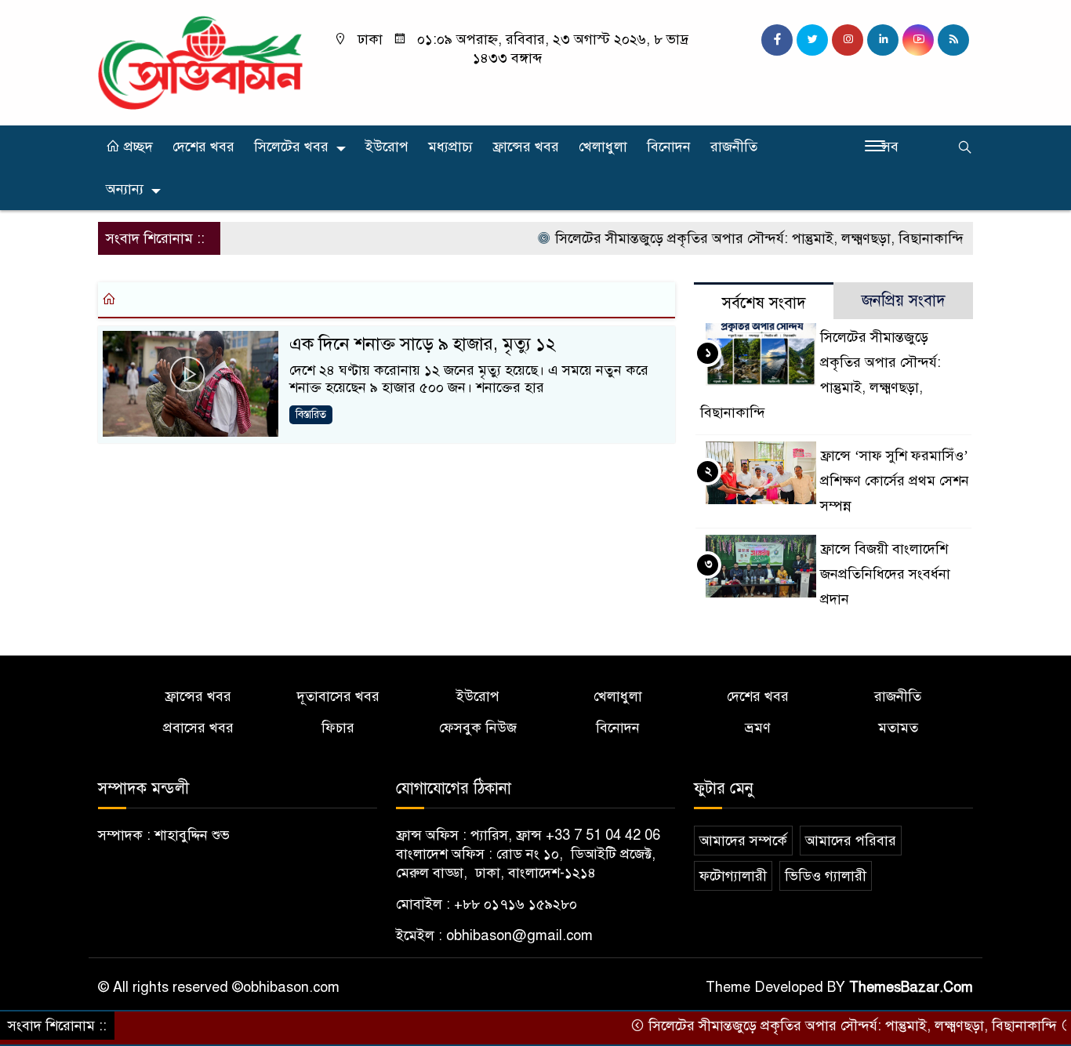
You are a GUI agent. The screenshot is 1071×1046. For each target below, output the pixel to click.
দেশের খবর (203, 146)
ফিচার (337, 727)
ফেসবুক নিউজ (478, 727)
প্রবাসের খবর (198, 727)
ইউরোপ (386, 146)
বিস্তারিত (311, 414)
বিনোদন (669, 146)
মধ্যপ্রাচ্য (450, 146)
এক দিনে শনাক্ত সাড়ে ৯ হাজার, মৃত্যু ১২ (422, 343)
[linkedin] (883, 40)
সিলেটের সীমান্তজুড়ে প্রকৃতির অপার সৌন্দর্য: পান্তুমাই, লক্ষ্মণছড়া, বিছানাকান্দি (739, 238)
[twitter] (812, 40)
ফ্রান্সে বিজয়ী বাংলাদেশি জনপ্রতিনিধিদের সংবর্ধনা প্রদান (885, 574)
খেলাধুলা (603, 146)
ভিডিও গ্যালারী (825, 875)
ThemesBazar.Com (911, 987)
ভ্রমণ (758, 727)
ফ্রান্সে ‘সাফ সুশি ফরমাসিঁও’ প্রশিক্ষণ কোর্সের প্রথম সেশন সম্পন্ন (894, 480)
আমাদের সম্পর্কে (743, 840)
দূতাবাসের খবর (338, 696)
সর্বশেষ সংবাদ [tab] (764, 303)
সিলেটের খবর (291, 146)
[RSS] (953, 40)
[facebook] (777, 40)
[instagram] (847, 40)
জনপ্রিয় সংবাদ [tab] (904, 301)
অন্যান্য (124, 189)
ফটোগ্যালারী (733, 875)
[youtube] (918, 40)
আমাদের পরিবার (850, 840)
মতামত (898, 727)
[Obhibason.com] (200, 62)
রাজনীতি (733, 146)
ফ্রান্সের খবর (525, 146)
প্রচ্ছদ (136, 146)
